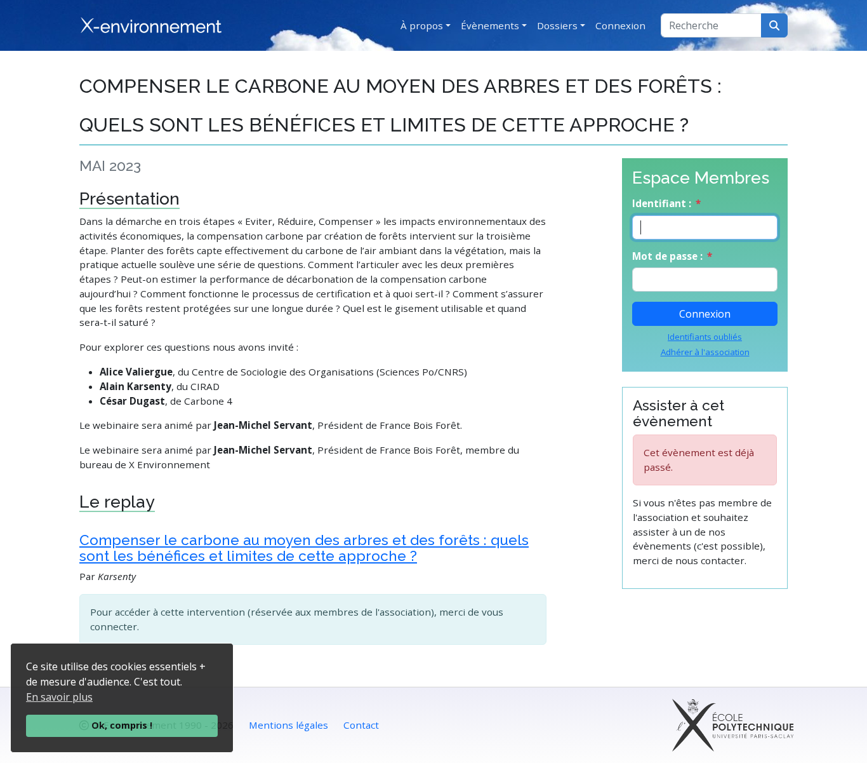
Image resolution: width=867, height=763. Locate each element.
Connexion (620, 25)
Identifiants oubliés (705, 336)
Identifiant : (661, 203)
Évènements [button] (490, 25)
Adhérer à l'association (705, 352)
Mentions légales (288, 725)
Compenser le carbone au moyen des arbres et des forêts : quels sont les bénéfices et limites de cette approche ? (304, 548)
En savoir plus (59, 697)
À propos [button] (421, 25)
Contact (361, 725)
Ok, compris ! (121, 725)
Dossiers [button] (557, 25)
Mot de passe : (667, 256)
